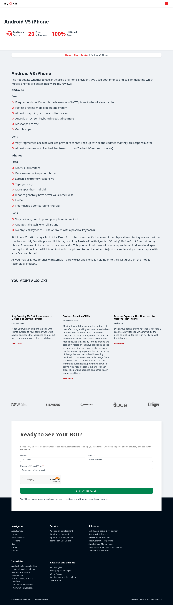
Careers (15, 547)
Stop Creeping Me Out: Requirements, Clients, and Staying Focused (31, 317)
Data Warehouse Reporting (101, 540)
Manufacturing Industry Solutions (22, 579)
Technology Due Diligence (62, 540)
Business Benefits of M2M (76, 316)
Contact (14, 550)
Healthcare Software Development (20, 573)
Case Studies (56, 580)
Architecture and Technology (63, 577)
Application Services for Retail (25, 566)
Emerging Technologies (60, 570)
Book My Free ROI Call (86, 490)
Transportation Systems (22, 584)
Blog (13, 544)
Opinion (84, 55)
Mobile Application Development (103, 531)
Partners (15, 534)
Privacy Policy (156, 599)
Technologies (56, 567)
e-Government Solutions (22, 588)
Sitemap (134, 599)
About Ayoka (17, 531)
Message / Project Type (32, 466)
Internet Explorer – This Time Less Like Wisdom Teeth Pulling (134, 317)
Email (91, 455)
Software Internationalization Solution (106, 547)
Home (68, 55)
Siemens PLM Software (99, 550)
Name (23, 455)
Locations (15, 540)
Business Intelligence (98, 534)
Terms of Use (144, 599)
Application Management (61, 537)
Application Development (61, 531)
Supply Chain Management (101, 544)
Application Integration (60, 534)
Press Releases (18, 537)
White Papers (56, 574)
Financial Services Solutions (23, 569)
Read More (16, 343)
